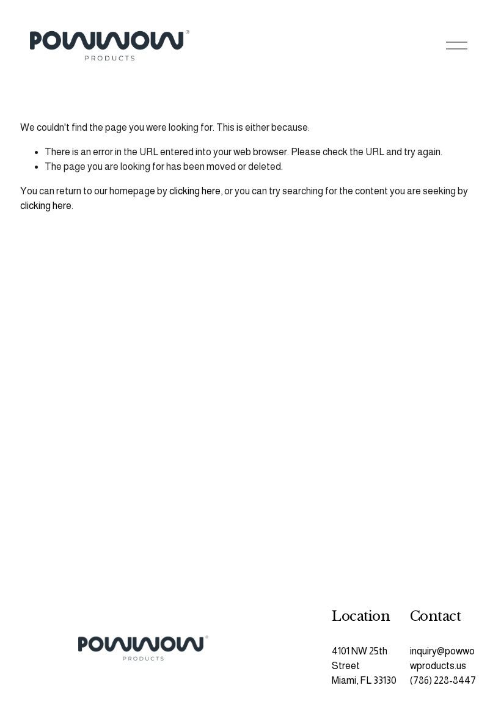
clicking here (195, 191)
